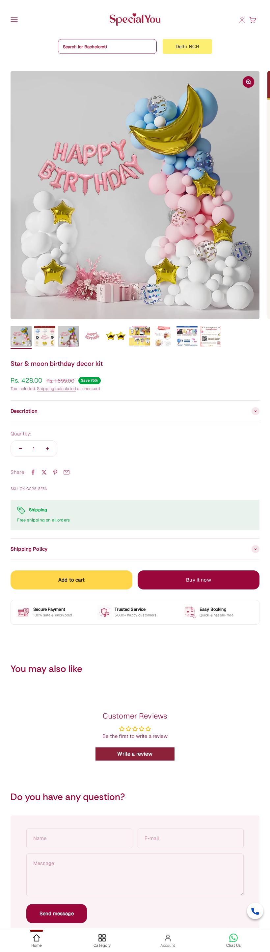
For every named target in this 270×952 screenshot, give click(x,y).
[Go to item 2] (44, 337)
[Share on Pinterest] (55, 472)
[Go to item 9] (210, 337)
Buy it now (198, 580)
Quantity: (21, 434)
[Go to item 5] (115, 337)
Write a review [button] (134, 753)
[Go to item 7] (163, 337)
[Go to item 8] (187, 337)
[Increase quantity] (47, 448)
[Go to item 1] (21, 337)
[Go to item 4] (92, 337)
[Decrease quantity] (20, 448)
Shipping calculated (56, 388)
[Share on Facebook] (33, 472)
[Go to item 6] (139, 337)
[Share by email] (66, 472)
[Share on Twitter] (44, 472)
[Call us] (255, 911)
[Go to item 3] (68, 337)
